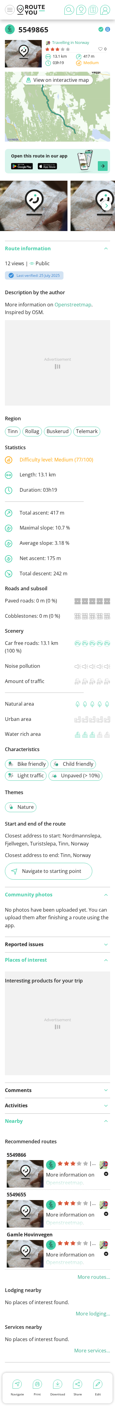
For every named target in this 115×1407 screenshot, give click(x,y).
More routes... (94, 1277)
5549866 (16, 1155)
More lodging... (93, 1313)
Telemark (87, 431)
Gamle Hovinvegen (30, 1234)
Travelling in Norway (70, 42)
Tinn (13, 431)
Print (37, 1394)
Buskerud (58, 431)
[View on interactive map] (57, 137)
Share (78, 1394)
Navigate (17, 1394)
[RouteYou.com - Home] (31, 10)
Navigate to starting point (51, 871)
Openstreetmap (73, 304)
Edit (98, 1394)
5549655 (16, 1194)
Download (57, 1394)
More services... (92, 1350)
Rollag (32, 431)
